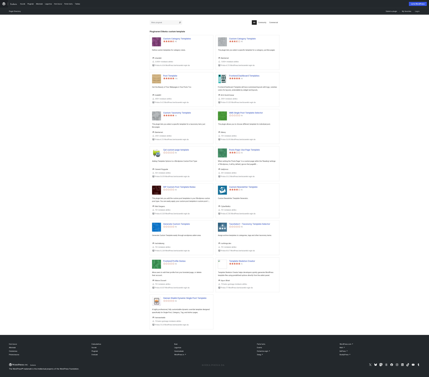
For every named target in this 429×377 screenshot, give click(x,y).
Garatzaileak (179, 351)
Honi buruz (13, 344)
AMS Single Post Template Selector (246, 113)
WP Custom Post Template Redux (179, 187)
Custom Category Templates (177, 38)
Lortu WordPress (418, 4)
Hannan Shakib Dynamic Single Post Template (184, 298)
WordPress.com (346, 344)
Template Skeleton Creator (242, 261)
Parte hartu (261, 344)
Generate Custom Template (176, 224)
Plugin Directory (15, 11)
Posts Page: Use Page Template (244, 150)
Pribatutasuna (14, 355)
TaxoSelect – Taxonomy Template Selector (249, 224)
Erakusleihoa (96, 344)
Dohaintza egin (263, 351)
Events (259, 347)
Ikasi (176, 344)
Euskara (33, 365)
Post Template (170, 76)
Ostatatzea (13, 351)
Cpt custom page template (176, 150)
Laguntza (177, 347)
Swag (260, 355)
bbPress (344, 351)
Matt (342, 347)
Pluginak (95, 351)
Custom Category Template (242, 38)
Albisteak (12, 347)
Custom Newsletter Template (243, 187)
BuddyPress (345, 355)
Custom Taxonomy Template (177, 113)
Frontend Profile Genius (174, 261)
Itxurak (94, 347)
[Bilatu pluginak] (180, 22)
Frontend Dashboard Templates (244, 76)
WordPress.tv (180, 355)
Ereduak (95, 355)
